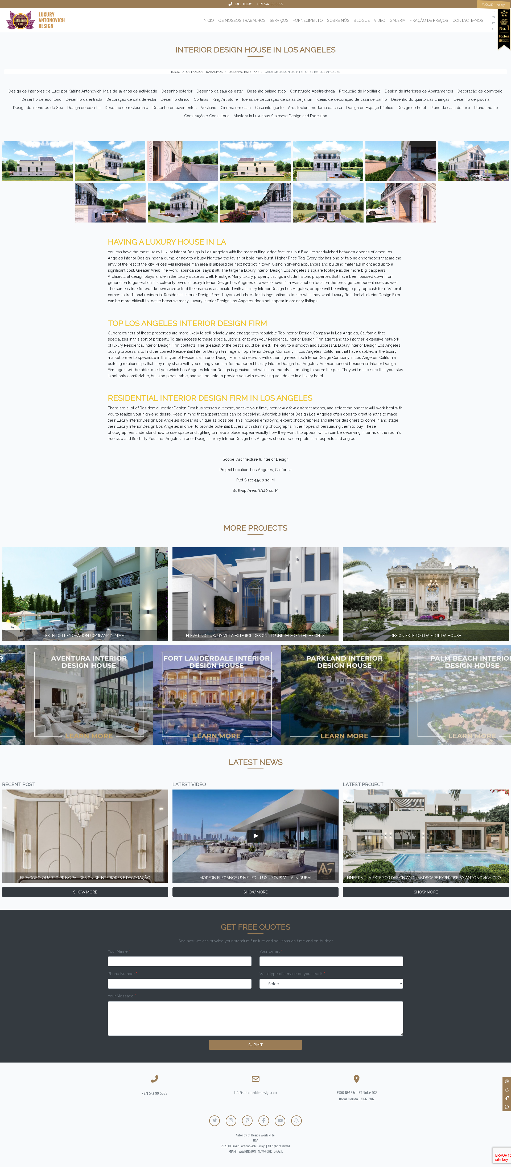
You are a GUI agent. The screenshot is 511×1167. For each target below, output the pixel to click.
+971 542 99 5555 (154, 1093)
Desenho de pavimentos (175, 107)
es (493, 17)
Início (208, 20)
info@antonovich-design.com (255, 1092)
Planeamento (486, 107)
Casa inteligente (269, 107)
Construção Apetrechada (312, 91)
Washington (247, 1151)
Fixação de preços (429, 20)
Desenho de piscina (471, 99)
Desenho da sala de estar (220, 91)
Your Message (122, 996)
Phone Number (122, 973)
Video (379, 20)
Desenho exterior (177, 91)
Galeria (397, 20)
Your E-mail (270, 951)
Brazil (278, 1151)
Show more (85, 892)
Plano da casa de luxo (450, 107)
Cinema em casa (236, 107)
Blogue (362, 20)
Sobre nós (338, 20)
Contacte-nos (467, 20)
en (494, 11)
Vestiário (208, 107)
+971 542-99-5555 (270, 4)
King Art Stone (225, 99)
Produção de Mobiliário (360, 91)
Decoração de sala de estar (131, 99)
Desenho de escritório (41, 99)
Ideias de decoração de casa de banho (351, 99)
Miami (233, 1151)
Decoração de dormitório (480, 91)
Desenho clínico (175, 99)
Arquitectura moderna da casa (315, 107)
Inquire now (493, 4)
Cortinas (201, 99)
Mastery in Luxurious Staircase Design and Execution (280, 116)
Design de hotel (412, 107)
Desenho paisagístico (266, 91)
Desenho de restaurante (126, 107)
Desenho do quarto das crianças (420, 99)
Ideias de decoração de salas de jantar (277, 99)
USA (255, 1141)
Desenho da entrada (84, 99)
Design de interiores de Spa (38, 107)
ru (494, 29)
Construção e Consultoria (206, 116)
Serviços (279, 20)
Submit (255, 1045)
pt (493, 23)
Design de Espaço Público (369, 107)
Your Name (119, 951)
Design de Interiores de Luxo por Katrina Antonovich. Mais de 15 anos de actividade (83, 91)
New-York (265, 1151)
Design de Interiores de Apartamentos (419, 91)
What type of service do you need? (292, 973)
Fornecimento (308, 20)
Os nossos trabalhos (242, 20)
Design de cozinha (84, 107)
